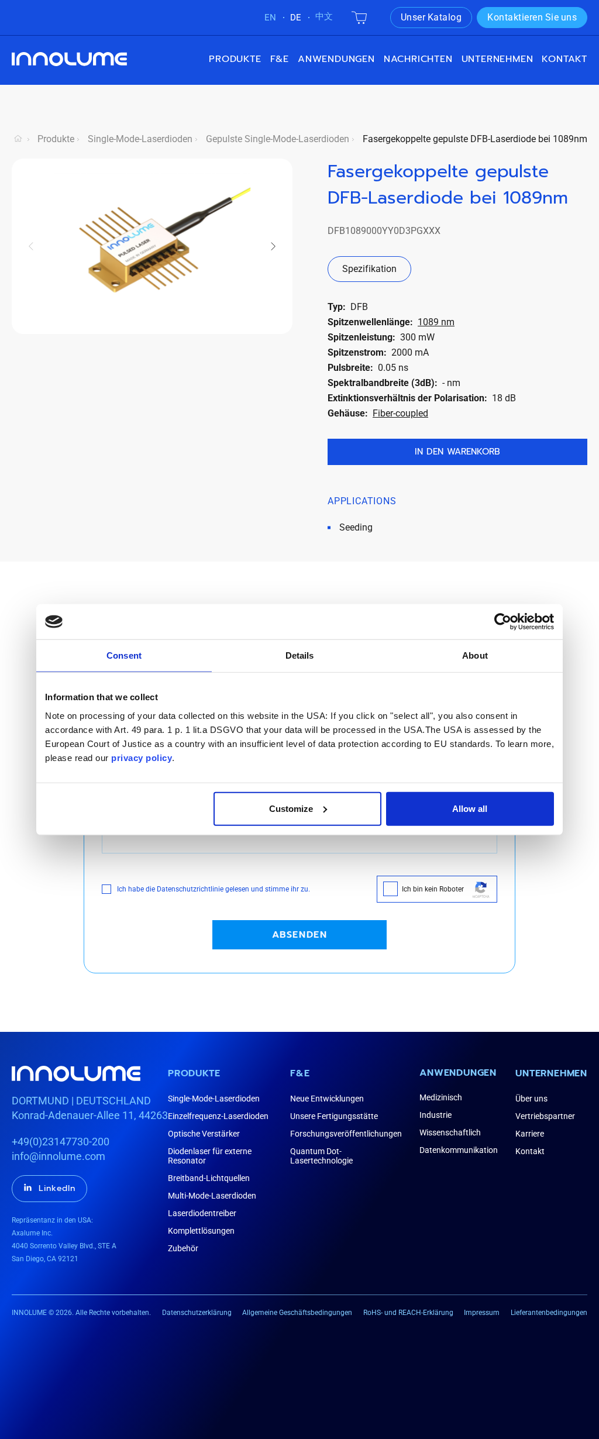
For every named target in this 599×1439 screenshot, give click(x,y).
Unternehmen (551, 1073)
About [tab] (475, 655)
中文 (324, 16)
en (270, 17)
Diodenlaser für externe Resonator (210, 1156)
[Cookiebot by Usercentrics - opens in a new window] (503, 622)
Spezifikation (369, 268)
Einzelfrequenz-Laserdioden (218, 1116)
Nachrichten (418, 59)
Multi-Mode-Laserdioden (212, 1195)
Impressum (482, 1313)
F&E (279, 59)
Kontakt (564, 59)
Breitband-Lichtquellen (209, 1178)
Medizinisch (440, 1097)
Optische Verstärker (204, 1133)
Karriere (529, 1133)
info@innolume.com (58, 1156)
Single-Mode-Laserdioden (140, 138)
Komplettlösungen (201, 1230)
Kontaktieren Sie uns (532, 17)
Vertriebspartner (545, 1116)
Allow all (469, 808)
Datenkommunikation (458, 1150)
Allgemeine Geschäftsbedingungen (297, 1313)
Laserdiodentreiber (202, 1213)
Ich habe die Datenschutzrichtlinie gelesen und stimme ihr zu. (213, 889)
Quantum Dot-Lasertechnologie (321, 1156)
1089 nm (436, 322)
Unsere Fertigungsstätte (334, 1116)
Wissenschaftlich (450, 1132)
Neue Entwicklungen (327, 1098)
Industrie (435, 1115)
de (295, 17)
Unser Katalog (431, 17)
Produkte (235, 59)
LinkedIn (57, 1188)
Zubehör (183, 1248)
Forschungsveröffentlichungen (346, 1133)
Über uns (531, 1098)
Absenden (300, 935)
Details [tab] (299, 655)
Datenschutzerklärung (197, 1313)
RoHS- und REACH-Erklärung (408, 1313)
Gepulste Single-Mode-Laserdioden (277, 138)
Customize (291, 808)
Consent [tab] (124, 655)
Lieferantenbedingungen (549, 1313)
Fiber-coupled (400, 413)
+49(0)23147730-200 (60, 1141)
